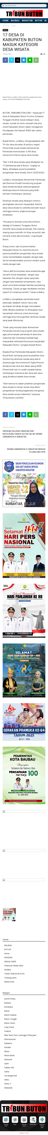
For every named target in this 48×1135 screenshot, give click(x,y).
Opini (6, 1063)
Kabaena (8, 1043)
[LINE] (30, 60)
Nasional (8, 1059)
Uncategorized (10, 1075)
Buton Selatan (10, 1015)
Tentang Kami (10, 977)
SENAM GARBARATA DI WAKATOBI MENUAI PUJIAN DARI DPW (26, 450)
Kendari (7, 1047)
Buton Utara (9, 1023)
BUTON (38, 21)
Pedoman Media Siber (13, 965)
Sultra (6, 1071)
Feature (7, 1031)
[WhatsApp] (36, 60)
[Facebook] (5, 60)
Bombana (8, 1007)
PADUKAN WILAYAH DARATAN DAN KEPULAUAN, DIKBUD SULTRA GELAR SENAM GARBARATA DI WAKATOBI (22, 434)
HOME (6, 21)
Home (7, 953)
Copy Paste (9, 1027)
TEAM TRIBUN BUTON (14, 973)
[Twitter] (11, 60)
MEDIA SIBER (10, 961)
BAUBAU (15, 21)
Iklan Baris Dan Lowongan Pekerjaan (20, 1035)
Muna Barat (9, 1055)
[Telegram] (23, 60)
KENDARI (8, 957)
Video (6, 1079)
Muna (6, 1051)
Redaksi (7, 969)
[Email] (17, 60)
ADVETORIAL (10, 998)
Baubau (7, 1003)
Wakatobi (8, 1087)
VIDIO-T (7, 1083)
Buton (14, 26)
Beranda (6, 26)
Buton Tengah (10, 1019)
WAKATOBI (27, 21)
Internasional (9, 1039)
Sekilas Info (9, 1067)
